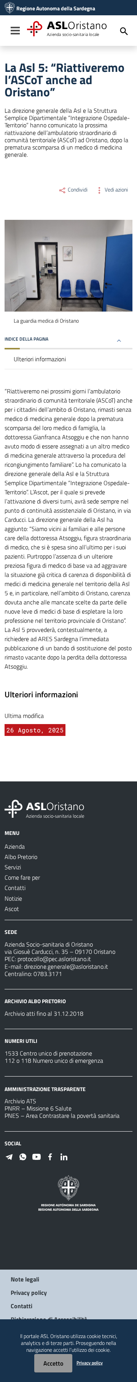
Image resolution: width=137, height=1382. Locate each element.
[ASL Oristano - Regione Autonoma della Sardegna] (44, 808)
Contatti (21, 1306)
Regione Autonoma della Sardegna (55, 8)
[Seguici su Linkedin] (63, 1156)
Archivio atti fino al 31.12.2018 (44, 1013)
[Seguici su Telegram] (9, 1156)
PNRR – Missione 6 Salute (38, 1108)
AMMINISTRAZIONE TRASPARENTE (45, 1089)
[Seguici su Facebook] (50, 1156)
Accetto (53, 1363)
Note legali (25, 1279)
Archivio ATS (20, 1101)
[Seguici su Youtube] (36, 1156)
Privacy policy (29, 1292)
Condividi (77, 189)
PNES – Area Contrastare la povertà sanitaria (62, 1115)
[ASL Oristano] (10, 8)
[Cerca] (124, 31)
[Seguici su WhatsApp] (22, 1156)
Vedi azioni (116, 189)
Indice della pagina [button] (26, 339)
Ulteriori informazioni (40, 359)
